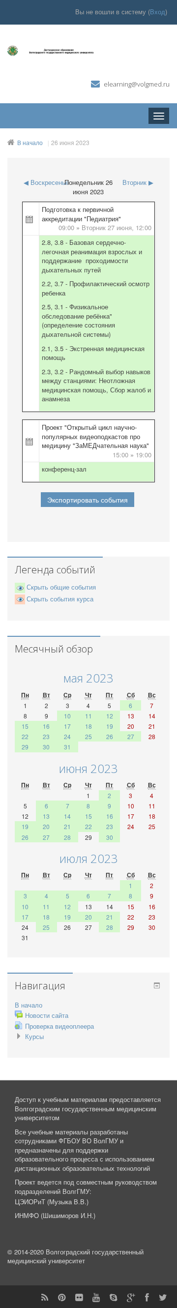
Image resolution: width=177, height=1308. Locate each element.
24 (67, 736)
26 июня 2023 (70, 142)
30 (46, 747)
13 (46, 816)
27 (130, 736)
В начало (30, 142)
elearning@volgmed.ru (137, 84)
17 (67, 726)
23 (46, 736)
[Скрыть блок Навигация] (156, 985)
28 (67, 837)
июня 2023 (88, 768)
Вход (157, 11)
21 (67, 826)
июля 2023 (88, 858)
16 (46, 726)
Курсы (34, 1036)
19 (109, 726)
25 (88, 736)
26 (109, 736)
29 (25, 747)
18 (88, 726)
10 (67, 716)
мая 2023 (88, 678)
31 (67, 747)
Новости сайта (46, 1015)
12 (109, 716)
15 (25, 726)
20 (46, 826)
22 (25, 736)
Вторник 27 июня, (109, 227)
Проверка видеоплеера (59, 1026)
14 (67, 816)
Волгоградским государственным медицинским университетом (85, 1113)
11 (88, 716)
